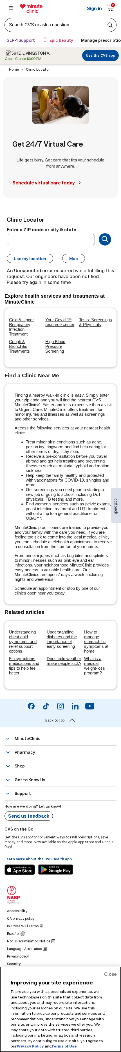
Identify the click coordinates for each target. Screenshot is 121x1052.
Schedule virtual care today (43, 183)
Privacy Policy (30, 1046)
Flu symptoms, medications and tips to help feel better (24, 665)
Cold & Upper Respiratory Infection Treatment (21, 326)
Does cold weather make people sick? (64, 661)
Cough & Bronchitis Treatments (19, 346)
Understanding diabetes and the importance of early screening (62, 639)
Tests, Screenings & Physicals (95, 322)
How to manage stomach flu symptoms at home (96, 641)
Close (110, 974)
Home (14, 69)
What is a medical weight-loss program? (94, 665)
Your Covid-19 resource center (59, 322)
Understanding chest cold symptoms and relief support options (23, 641)
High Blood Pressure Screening (55, 346)
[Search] (105, 239)
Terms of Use (64, 1046)
